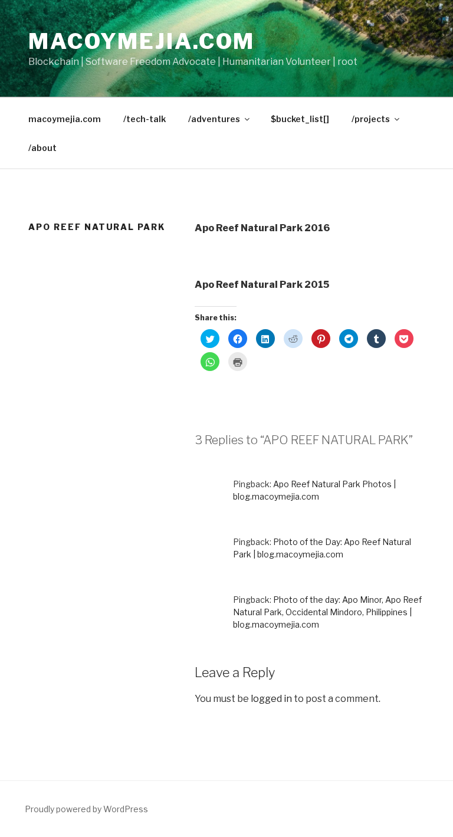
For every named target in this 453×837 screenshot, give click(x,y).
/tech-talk (144, 119)
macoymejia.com (141, 41)
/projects (371, 119)
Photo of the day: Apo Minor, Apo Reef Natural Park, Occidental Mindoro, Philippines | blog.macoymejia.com (327, 612)
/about (42, 148)
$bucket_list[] (300, 119)
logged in (271, 698)
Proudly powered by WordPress (86, 809)
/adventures (214, 119)
